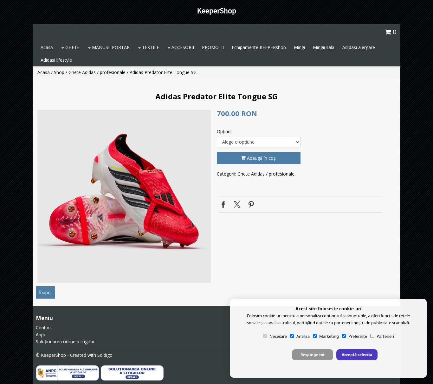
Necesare (278, 336)
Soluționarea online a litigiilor (65, 341)
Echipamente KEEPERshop (259, 47)
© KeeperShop (51, 355)
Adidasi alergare (358, 47)
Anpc (41, 334)
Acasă (47, 47)
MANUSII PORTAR (110, 47)
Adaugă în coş (261, 158)
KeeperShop (216, 10)
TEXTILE (150, 47)
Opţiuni (224, 131)
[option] (124, 196)
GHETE (72, 47)
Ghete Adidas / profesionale (97, 72)
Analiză (303, 336)
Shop (59, 72)
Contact (44, 328)
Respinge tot (313, 354)
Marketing (329, 336)
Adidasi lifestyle (56, 60)
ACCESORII (182, 47)
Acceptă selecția (357, 354)
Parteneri (385, 336)
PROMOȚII (213, 47)
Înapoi (45, 292)
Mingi (299, 47)
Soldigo (105, 355)
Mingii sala (323, 47)
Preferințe (357, 336)
